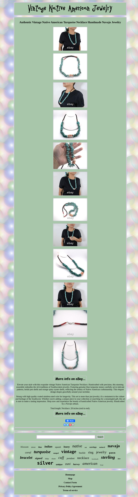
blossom (24, 447)
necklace (83, 458)
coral (28, 452)
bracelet (26, 457)
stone (33, 447)
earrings (93, 447)
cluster (53, 459)
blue (40, 447)
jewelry (101, 452)
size (119, 459)
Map (70, 478)
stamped (56, 453)
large (101, 465)
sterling (108, 457)
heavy (67, 446)
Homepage (70, 475)
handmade (95, 459)
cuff (61, 458)
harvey (76, 464)
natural (102, 447)
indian (48, 446)
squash (58, 447)
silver (45, 463)
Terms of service (70, 490)
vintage (68, 451)
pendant (71, 458)
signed (38, 458)
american (89, 463)
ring (90, 452)
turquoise (42, 451)
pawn (112, 452)
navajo (114, 445)
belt (86, 447)
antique (59, 464)
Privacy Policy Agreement (70, 486)
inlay (47, 459)
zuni (67, 464)
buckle (82, 452)
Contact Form (70, 482)
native (77, 446)
